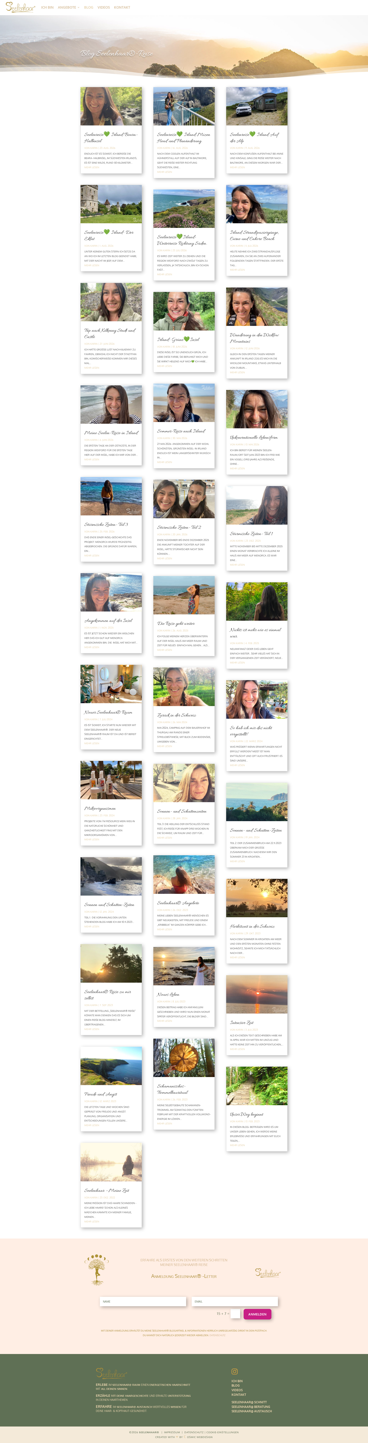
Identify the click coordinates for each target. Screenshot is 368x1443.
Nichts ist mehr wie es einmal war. (255, 633)
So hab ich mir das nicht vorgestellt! (251, 731)
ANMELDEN (257, 1314)
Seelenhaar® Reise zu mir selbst (107, 995)
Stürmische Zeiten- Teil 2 (179, 527)
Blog (88, 7)
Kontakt (122, 7)
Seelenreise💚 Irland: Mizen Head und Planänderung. (183, 138)
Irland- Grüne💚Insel (178, 340)
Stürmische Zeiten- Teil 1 (251, 534)
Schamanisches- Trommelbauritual (172, 1089)
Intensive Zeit (241, 1023)
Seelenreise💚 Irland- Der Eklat (108, 235)
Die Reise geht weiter (175, 624)
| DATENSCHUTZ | (194, 1432)
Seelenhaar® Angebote (178, 903)
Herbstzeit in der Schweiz (252, 926)
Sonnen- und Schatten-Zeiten (256, 830)
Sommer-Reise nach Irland (180, 431)
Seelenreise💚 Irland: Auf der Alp (254, 138)
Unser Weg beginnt (246, 1114)
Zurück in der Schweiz (176, 715)
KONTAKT (239, 1395)
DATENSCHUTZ (217, 1335)
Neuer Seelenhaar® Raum (108, 712)
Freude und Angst (100, 1094)
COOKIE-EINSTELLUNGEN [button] (222, 1432)
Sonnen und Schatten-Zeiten (109, 905)
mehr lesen (91, 167)
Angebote (67, 7)
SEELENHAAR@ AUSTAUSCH (252, 1411)
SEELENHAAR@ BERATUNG (251, 1407)
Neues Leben (168, 994)
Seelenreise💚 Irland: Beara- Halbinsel (111, 138)
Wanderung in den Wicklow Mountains (254, 338)
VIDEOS (237, 1390)
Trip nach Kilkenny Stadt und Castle (109, 333)
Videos (104, 7)
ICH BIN (47, 7)
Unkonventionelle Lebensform (254, 437)
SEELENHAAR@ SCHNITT (249, 1402)
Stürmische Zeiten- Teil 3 (106, 525)
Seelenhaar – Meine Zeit (106, 1191)
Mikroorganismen (100, 808)
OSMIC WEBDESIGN (198, 1437)
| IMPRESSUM (170, 1432)
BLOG (236, 1385)
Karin (94, 147)
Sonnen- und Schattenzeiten (181, 811)
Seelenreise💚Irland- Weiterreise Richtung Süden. (182, 240)
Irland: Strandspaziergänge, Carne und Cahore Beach (254, 235)
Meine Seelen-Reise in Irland (110, 433)
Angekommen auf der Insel (108, 621)
